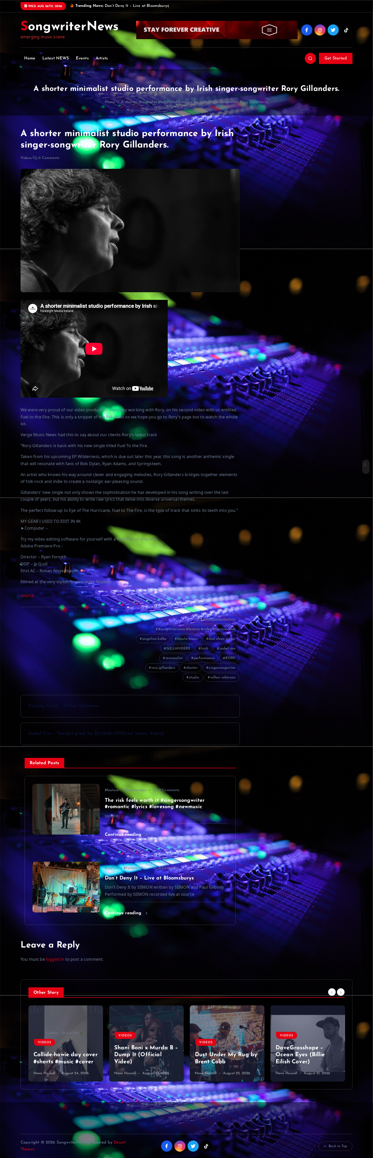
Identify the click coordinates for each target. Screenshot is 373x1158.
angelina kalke (154, 639)
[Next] (341, 992)
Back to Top (338, 1146)
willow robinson (222, 677)
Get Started (336, 58)
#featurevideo (135, 790)
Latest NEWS (55, 58)
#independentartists (219, 620)
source (27, 595)
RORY (230, 658)
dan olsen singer (222, 639)
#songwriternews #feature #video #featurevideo (196, 629)
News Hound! (44, 1073)
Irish (204, 648)
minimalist (174, 658)
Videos (26, 158)
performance (204, 658)
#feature (111, 790)
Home (30, 58)
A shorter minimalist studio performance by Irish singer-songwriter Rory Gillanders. (194, 102)
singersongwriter (222, 668)
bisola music (187, 639)
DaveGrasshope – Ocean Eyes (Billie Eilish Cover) (138, 1055)
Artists (102, 58)
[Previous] (332, 992)
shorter (192, 668)
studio (194, 677)
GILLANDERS (178, 648)
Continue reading (124, 835)
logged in (55, 959)
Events (82, 58)
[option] (65, 1043)
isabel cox (227, 648)
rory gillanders (163, 668)
